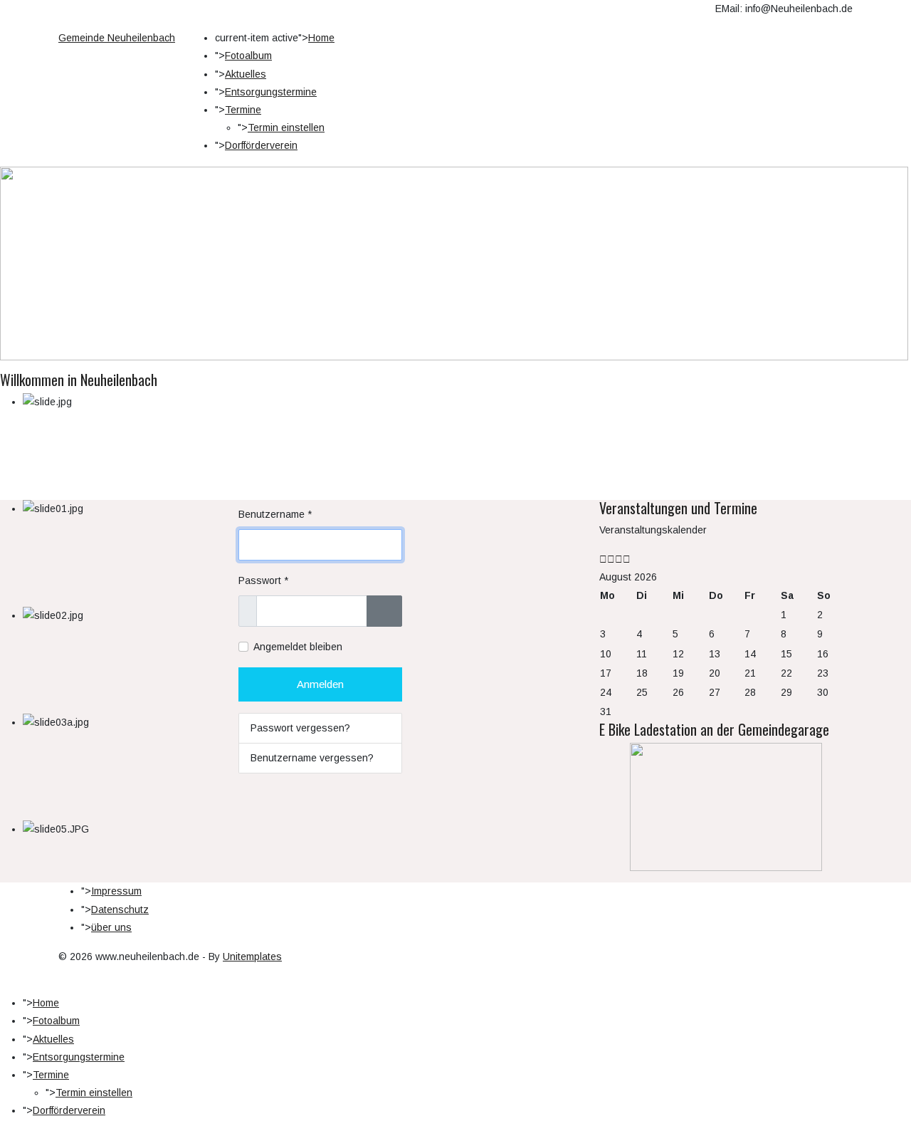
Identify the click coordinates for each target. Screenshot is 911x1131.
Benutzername (275, 514)
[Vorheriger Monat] (611, 559)
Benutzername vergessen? (312, 757)
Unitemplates (252, 956)
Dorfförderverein (261, 145)
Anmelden (320, 684)
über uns (111, 927)
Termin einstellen (286, 127)
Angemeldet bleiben (297, 646)
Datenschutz (120, 909)
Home (321, 37)
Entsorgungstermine (271, 92)
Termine (243, 109)
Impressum (116, 891)
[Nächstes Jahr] (619, 559)
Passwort (263, 580)
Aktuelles (245, 74)
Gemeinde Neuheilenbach (116, 37)
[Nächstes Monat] (627, 559)
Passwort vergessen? (300, 728)
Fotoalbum (248, 55)
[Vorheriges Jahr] (603, 559)
